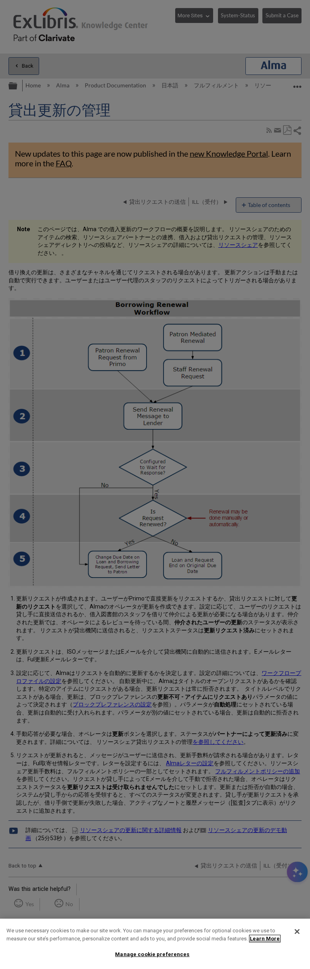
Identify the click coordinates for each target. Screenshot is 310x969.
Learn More (265, 939)
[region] (155, 944)
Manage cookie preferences (152, 954)
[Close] (297, 931)
